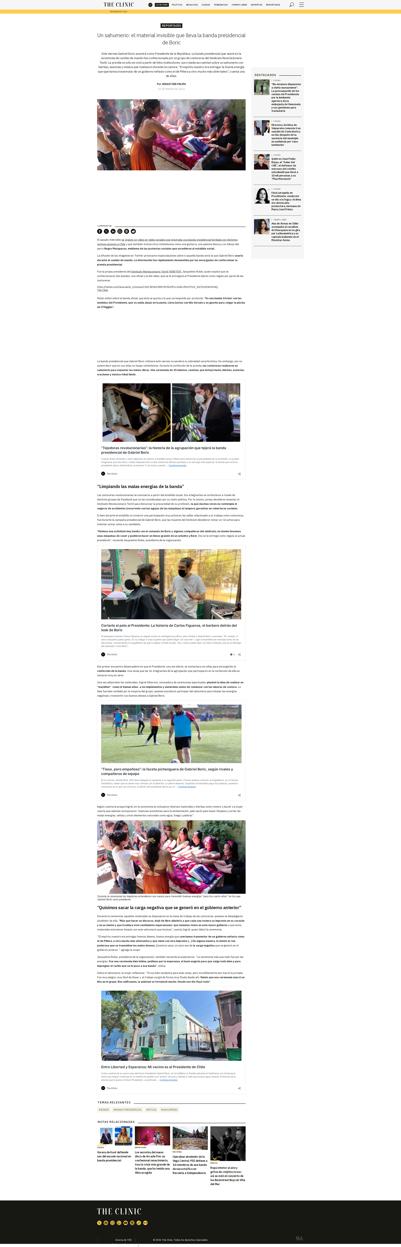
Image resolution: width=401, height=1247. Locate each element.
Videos (100, 1147)
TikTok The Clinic (139, 1223)
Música (213, 1163)
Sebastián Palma (174, 84)
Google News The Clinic (145, 1223)
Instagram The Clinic (112, 1223)
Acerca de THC (123, 1239)
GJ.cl (299, 1239)
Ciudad (206, 4)
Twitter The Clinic (99, 1223)
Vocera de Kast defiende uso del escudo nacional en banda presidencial (114, 1156)
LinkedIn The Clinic (132, 1223)
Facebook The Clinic (106, 1223)
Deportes (256, 4)
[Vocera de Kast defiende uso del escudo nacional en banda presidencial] (114, 1135)
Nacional (177, 1152)
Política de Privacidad (123, 1244)
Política (177, 4)
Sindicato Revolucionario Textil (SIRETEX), (156, 271)
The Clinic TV (125, 1223)
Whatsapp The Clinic (119, 1223)
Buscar (291, 5)
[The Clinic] (118, 4)
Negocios (192, 4)
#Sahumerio (169, 1109)
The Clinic (150, 5)
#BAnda (104, 1109)
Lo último (162, 4)
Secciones (301, 5)
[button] (99, 231)
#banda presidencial (127, 1109)
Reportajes (273, 4)
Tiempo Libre (239, 4)
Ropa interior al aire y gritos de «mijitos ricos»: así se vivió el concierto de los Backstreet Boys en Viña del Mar (227, 1176)
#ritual (151, 1109)
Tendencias (221, 4)
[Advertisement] (171, 334)
